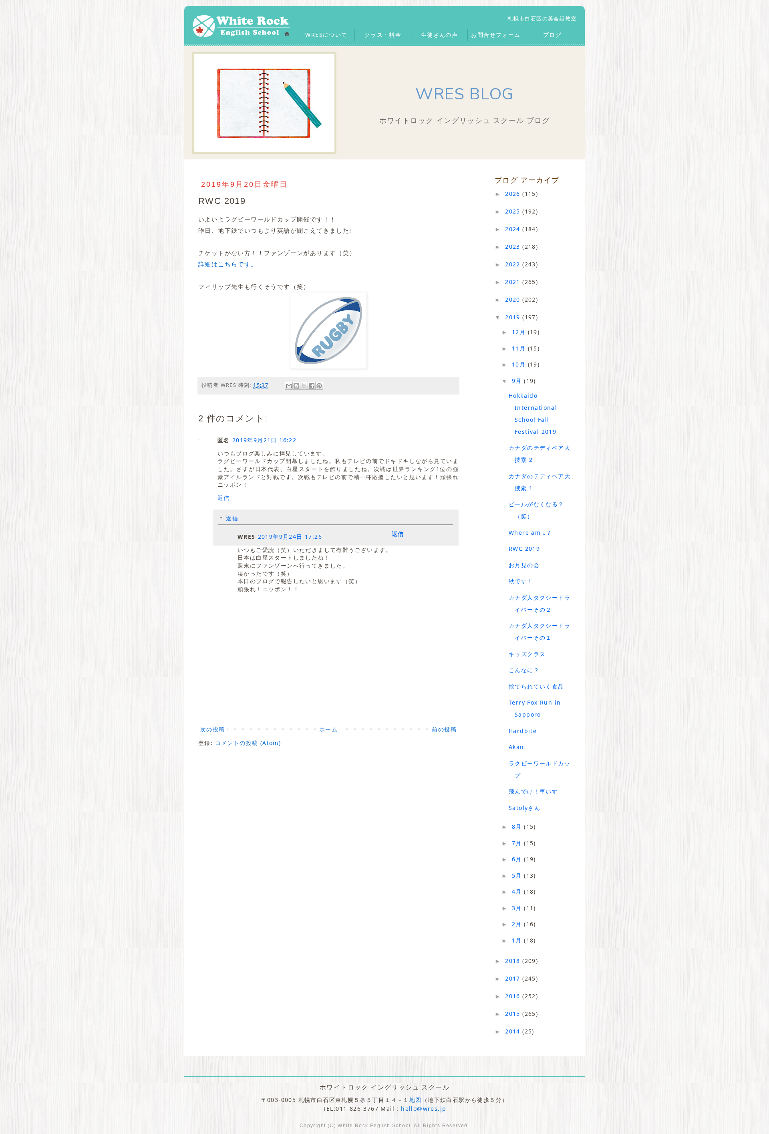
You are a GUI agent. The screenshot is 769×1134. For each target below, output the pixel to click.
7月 (518, 843)
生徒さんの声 (439, 34)
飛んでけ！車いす (533, 791)
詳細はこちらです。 (228, 264)
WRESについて (326, 34)
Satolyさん (524, 808)
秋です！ (521, 581)
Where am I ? (530, 532)
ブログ (552, 34)
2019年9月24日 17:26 (290, 536)
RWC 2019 (524, 548)
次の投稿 (212, 729)
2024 (513, 229)
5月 (518, 875)
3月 (518, 908)
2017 (513, 978)
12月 (520, 332)
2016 (513, 996)
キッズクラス (527, 654)
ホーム (328, 729)
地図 (415, 1100)
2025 (513, 211)
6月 (518, 859)
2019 (513, 317)
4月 (518, 891)
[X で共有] (304, 386)
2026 (513, 193)
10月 (520, 364)
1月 (518, 940)
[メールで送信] (289, 386)
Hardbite (523, 731)
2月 (518, 924)
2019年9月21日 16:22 (264, 440)
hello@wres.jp (423, 1108)
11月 (520, 348)
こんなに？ (524, 670)
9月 (518, 381)
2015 (513, 1013)
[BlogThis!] (296, 386)
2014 (513, 1031)
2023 (513, 246)
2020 (513, 299)
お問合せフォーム (495, 34)
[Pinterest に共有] (319, 386)
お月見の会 (524, 565)
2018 (513, 961)
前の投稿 (444, 729)
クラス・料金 (382, 34)
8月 (518, 826)
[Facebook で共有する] (312, 386)
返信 (223, 498)
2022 (513, 264)
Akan (516, 747)
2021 (513, 282)
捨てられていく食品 (536, 686)
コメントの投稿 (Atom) (248, 743)
